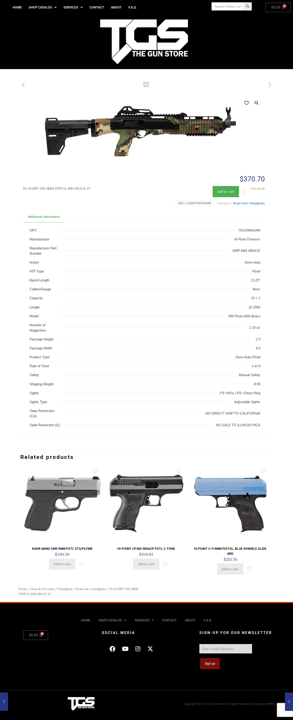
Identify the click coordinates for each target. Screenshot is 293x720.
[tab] (43, 217)
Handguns (65, 589)
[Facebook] (112, 649)
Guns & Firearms (42, 589)
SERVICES (70, 7)
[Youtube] (125, 649)
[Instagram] (138, 649)
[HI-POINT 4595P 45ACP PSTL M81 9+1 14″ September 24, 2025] (289, 702)
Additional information (44, 216)
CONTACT (97, 7)
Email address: (217, 641)
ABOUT (116, 7)
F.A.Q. (132, 7)
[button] (42, 7)
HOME (17, 7)
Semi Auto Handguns (249, 203)
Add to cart (225, 191)
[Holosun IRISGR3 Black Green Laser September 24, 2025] (4, 702)
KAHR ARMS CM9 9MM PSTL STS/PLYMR (62, 548)
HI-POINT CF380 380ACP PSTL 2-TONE (146, 548)
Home (22, 589)
